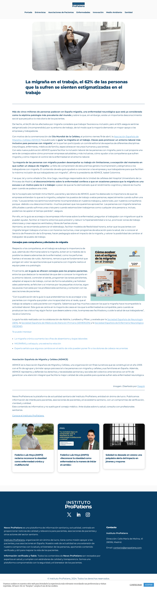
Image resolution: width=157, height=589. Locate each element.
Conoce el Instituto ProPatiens (28, 415)
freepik (141, 386)
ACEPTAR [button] (148, 585)
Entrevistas (40, 12)
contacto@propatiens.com (127, 547)
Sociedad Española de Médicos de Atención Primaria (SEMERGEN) (55, 323)
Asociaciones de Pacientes (61, 12)
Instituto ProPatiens (14, 540)
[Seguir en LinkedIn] (78, 514)
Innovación (98, 12)
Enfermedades (83, 12)
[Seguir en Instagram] (88, 514)
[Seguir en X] (69, 514)
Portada (28, 12)
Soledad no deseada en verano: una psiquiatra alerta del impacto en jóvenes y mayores (124, 458)
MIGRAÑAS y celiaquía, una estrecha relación (37, 343)
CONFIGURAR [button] (136, 585)
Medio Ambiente (114, 12)
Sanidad (128, 12)
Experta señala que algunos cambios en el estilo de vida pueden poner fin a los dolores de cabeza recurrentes (71, 348)
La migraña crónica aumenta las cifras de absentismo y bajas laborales (50, 338)
